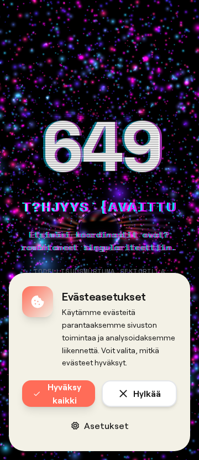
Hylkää (147, 393)
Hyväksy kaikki (64, 393)
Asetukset (106, 425)
